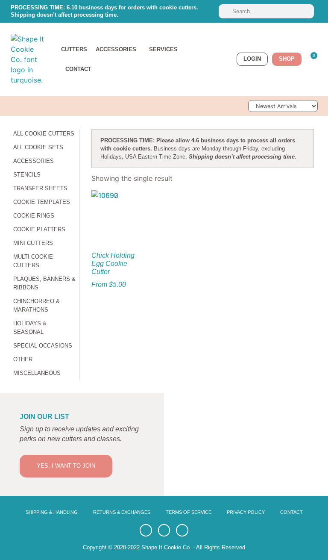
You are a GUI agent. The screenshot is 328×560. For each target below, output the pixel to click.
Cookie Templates (41, 202)
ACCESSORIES (116, 49)
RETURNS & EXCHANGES (121, 512)
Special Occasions (42, 345)
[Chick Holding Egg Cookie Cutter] (116, 214)
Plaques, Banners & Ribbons (44, 283)
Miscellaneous (37, 373)
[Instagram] (182, 530)
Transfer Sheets (40, 188)
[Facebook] (146, 530)
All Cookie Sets (38, 147)
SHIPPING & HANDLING (52, 512)
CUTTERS (74, 49)
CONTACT (78, 69)
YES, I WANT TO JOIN (66, 466)
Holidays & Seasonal (30, 327)
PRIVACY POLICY (246, 512)
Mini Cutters (33, 243)
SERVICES (163, 49)
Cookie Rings (33, 215)
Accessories (33, 161)
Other (22, 359)
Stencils (27, 174)
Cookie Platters (39, 229)
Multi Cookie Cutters (33, 260)
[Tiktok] (164, 530)
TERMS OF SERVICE (188, 512)
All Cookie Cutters (43, 133)
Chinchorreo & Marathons (36, 305)
